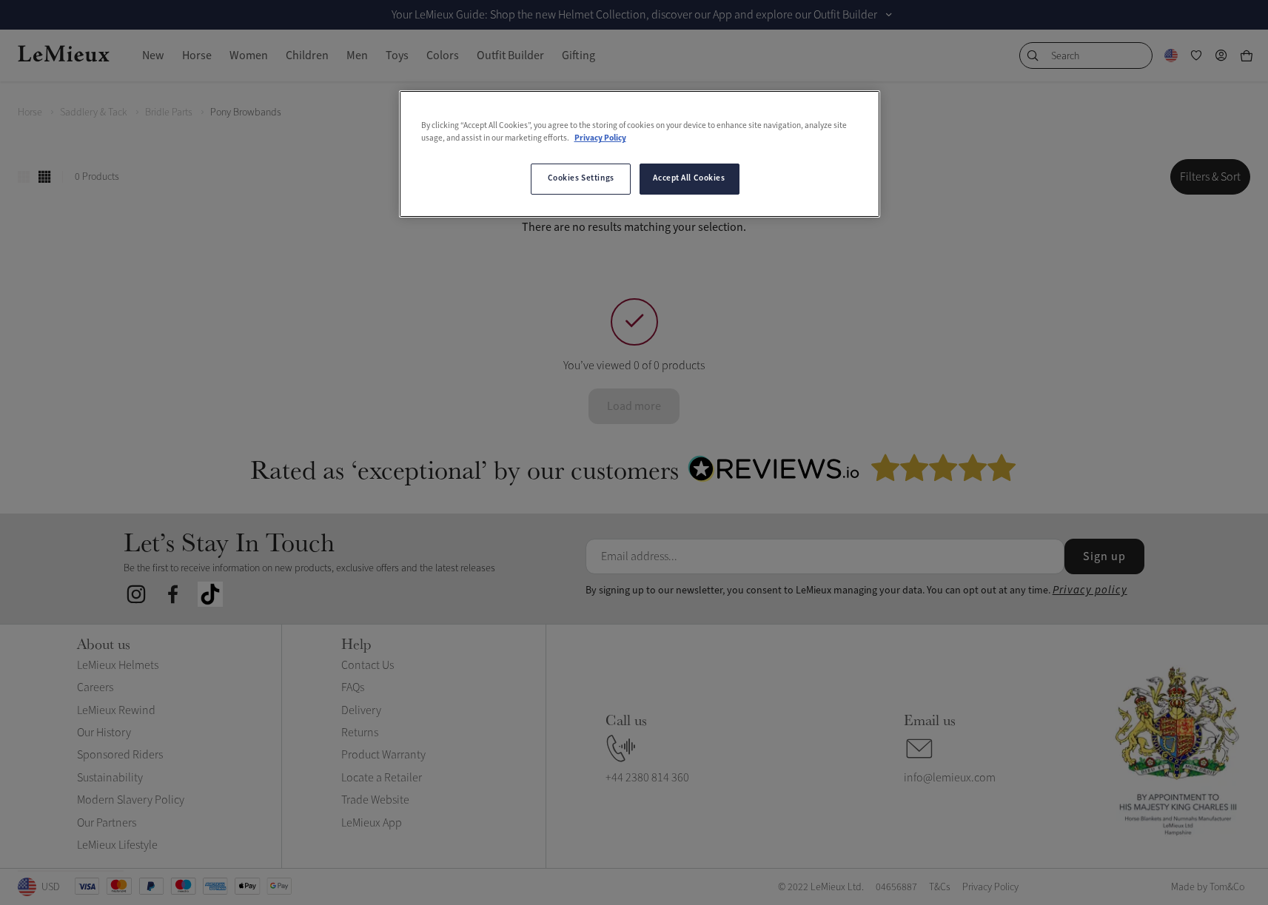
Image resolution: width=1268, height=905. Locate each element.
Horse (30, 112)
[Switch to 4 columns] (44, 177)
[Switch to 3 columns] (24, 177)
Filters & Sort (1210, 176)
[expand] (889, 15)
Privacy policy (1090, 590)
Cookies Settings (581, 178)
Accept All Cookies (689, 178)
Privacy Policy (600, 138)
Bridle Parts (168, 112)
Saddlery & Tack (93, 112)
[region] (639, 154)
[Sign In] (1221, 55)
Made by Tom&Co (1207, 887)
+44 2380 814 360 (647, 777)
